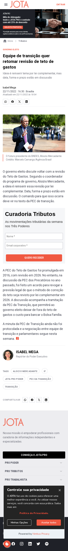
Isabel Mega (9, 87)
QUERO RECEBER (34, 257)
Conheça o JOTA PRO (34, 455)
